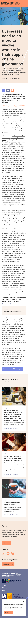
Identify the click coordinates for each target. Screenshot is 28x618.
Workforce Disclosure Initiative (11, 180)
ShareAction (15, 182)
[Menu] (26, 3)
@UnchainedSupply (8, 364)
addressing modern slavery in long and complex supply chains (13, 138)
